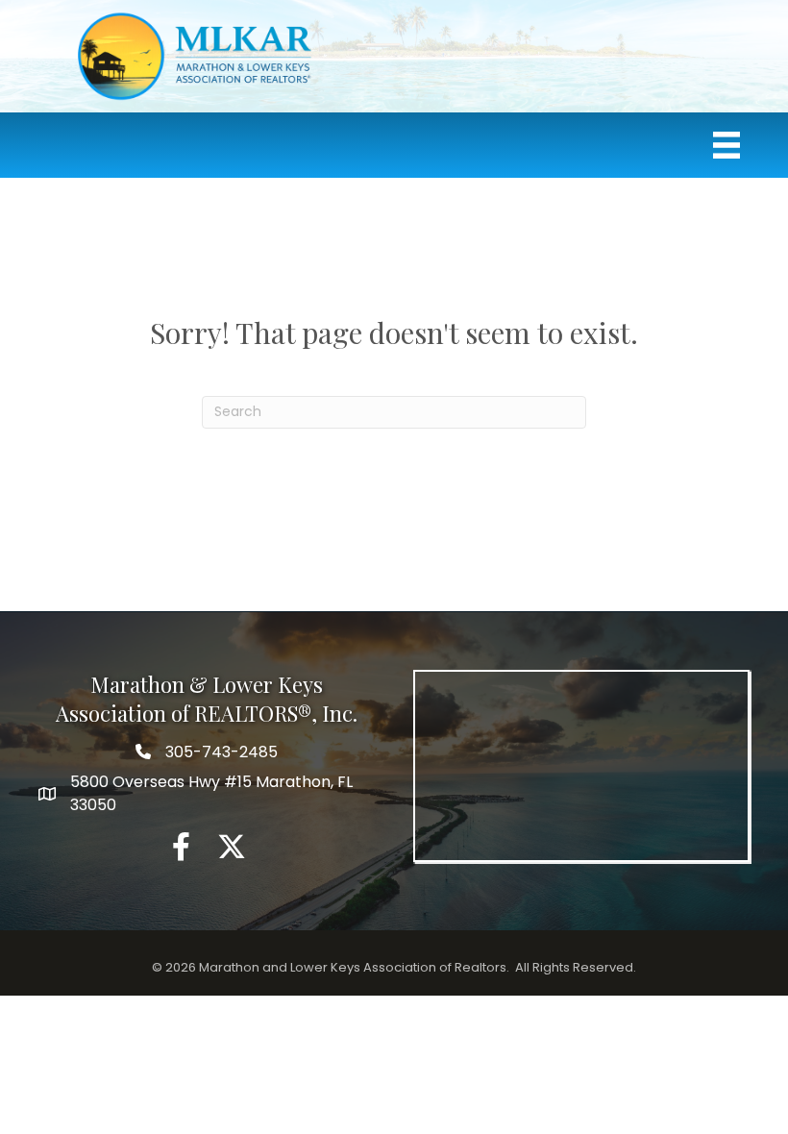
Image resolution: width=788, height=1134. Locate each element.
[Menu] (726, 145)
